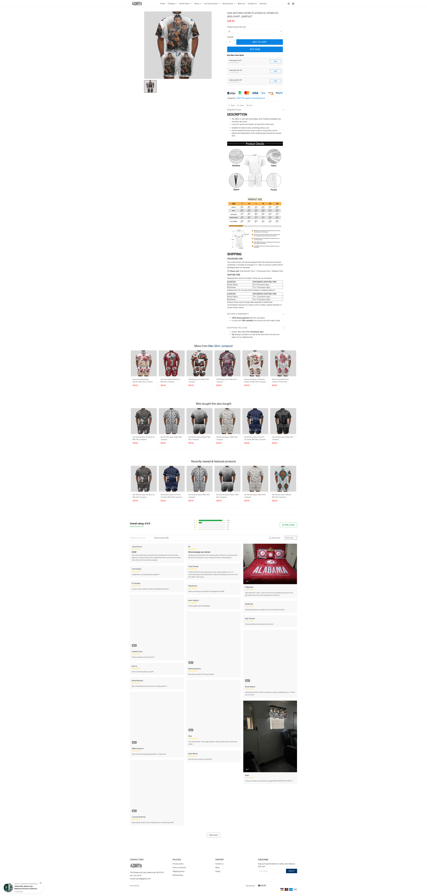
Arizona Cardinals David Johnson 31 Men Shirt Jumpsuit (280, 380)
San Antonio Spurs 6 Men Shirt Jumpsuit (171, 438)
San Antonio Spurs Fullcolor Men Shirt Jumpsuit (281, 496)
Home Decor (184, 4)
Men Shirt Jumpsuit (220, 346)
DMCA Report (250, 886)
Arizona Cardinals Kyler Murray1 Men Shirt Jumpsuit (143, 380)
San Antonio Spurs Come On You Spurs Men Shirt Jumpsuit (255, 438)
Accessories (228, 4)
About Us (241, 4)
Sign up (292, 871)
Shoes (196, 4)
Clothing (171, 4)
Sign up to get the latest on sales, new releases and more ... (276, 865)
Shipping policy (178, 871)
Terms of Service (179, 868)
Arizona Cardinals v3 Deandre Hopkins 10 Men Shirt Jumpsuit (255, 380)
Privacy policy (178, 864)
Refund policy (178, 875)
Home (162, 4)
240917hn (240, 98)
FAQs (217, 868)
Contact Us (252, 4)
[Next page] (298, 371)
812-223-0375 (135, 876)
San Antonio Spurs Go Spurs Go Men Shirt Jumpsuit (144, 438)
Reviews (263, 4)
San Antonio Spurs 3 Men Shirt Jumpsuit (227, 438)
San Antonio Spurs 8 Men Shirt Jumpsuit (282, 438)
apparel (248, 98)
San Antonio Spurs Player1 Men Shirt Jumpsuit (199, 438)
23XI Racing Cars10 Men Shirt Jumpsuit (198, 380)
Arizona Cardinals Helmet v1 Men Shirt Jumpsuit (170, 380)
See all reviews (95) (137, 526)
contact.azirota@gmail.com (140, 879)
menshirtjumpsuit (258, 98)
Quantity (230, 37)
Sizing (217, 871)
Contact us (219, 864)
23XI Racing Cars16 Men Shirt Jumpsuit (226, 380)
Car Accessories (211, 4)
